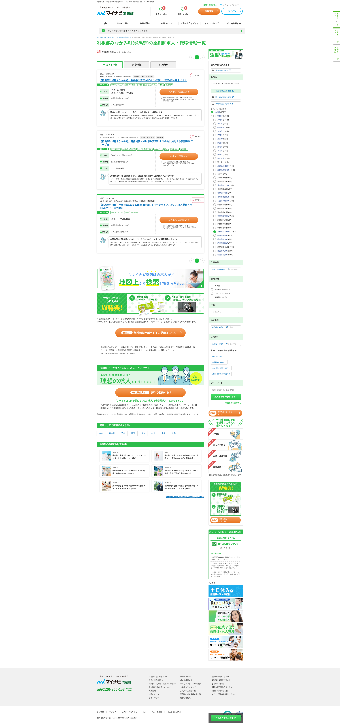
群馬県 (217, 112)
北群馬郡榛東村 (223, 166)
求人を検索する (234, 23)
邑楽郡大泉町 (222, 251)
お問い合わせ (154, 694)
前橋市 (220, 116)
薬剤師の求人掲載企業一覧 (190, 694)
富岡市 (220, 151)
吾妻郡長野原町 (223, 201)
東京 (101, 433)
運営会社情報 (185, 698)
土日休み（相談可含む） (221, 368)
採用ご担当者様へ (210, 5)
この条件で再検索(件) (226, 718)
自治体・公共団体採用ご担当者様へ (162, 684)
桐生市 (220, 124)
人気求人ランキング (188, 687)
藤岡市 (220, 147)
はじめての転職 (218, 684)
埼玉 (133, 433)
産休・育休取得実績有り (221, 374)
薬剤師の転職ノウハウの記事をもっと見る (185, 496)
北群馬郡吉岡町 (223, 170)
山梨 (163, 433)
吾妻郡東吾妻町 (223, 216)
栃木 (153, 433)
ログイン (232, 11)
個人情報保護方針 (174, 712)
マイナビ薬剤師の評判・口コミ (224, 694)
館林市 (220, 139)
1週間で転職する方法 (220, 691)
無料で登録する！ (152, 392)
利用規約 (152, 691)
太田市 (220, 131)
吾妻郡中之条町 (223, 197)
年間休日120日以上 (219, 362)
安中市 (220, 154)
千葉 (123, 433)
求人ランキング (212, 23)
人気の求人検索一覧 (188, 691)
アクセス (112, 712)
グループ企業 (157, 712)
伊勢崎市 (220, 127)
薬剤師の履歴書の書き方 (221, 680)
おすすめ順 (111, 64)
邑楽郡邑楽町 (222, 255)
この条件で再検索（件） (225, 397)
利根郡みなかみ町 (224, 232)
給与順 (165, 64)
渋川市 (220, 143)
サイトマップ (154, 698)
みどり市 (220, 158)
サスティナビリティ (129, 712)
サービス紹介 (123, 23)
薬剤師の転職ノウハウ (220, 677)
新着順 (138, 64)
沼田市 (220, 135)
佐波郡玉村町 (222, 235)
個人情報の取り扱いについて (160, 687)
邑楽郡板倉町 (222, 239)
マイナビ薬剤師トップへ (158, 677)
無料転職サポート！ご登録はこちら (149, 332)
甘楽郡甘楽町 (222, 193)
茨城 (143, 433)
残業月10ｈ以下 (218, 356)
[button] (197, 75)
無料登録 (209, 11)
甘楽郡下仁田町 (223, 185)
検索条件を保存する (233, 403)
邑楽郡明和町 (222, 243)
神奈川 (112, 433)
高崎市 (220, 120)
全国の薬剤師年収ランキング (223, 687)
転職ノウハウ (167, 23)
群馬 (174, 433)
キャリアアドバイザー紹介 (190, 684)
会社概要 (100, 712)
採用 (144, 712)
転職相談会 (145, 23)
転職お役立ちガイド (190, 23)
